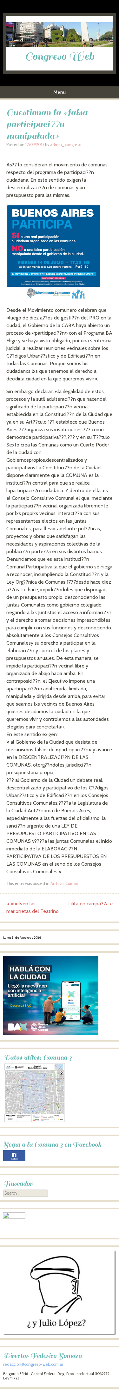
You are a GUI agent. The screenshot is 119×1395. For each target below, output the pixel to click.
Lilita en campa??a (90, 904)
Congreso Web (59, 56)
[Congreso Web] (59, 45)
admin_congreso (65, 144)
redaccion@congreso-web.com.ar (33, 1364)
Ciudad (71, 883)
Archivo (56, 883)
